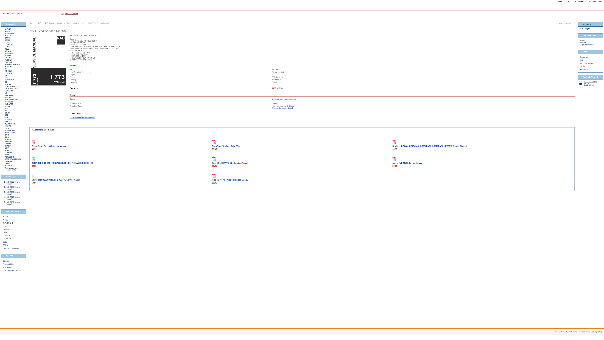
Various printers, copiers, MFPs (11, 169)
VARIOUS (8, 166)
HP (6, 69)
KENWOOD (9, 80)
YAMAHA (8, 161)
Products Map (8, 264)
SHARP (8, 146)
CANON (8, 38)
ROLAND (8, 139)
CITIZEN (8, 42)
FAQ (581, 60)
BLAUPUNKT (10, 33)
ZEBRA (8, 163)
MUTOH (8, 106)
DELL (7, 49)
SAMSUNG (9, 141)
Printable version (565, 23)
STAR (7, 150)
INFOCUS (8, 71)
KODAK (8, 84)
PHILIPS (8, 126)
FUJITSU (8, 62)
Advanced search (71, 14)
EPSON (8, 58)
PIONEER (8, 128)
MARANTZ (9, 95)
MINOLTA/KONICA (12, 100)
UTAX (7, 155)
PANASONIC (10, 124)
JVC (6, 78)
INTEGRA (8, 73)
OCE (6, 115)
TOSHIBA (8, 152)
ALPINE (8, 29)
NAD (39, 23)
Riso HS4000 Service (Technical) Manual (230, 180)
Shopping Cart (595, 2)
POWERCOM (10, 130)
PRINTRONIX (10, 133)
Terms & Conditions (586, 63)
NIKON (7, 113)
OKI (6, 117)
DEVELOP (9, 53)
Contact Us (579, 2)
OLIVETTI (8, 119)
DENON (8, 51)
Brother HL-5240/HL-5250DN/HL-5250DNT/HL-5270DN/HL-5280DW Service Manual (429, 146)
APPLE (7, 31)
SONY (7, 148)
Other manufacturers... (11, 248)
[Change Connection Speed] (282, 108)
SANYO (8, 144)
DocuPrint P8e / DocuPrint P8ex (226, 146)
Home (31, 23)
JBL (6, 75)
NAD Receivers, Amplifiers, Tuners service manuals (64, 23)
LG (6, 93)
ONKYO (8, 122)
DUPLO (8, 56)
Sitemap (6, 261)
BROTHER (9, 36)
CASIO (7, 40)
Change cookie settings (12, 270)
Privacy (582, 66)
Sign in (581, 40)
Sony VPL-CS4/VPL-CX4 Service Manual (230, 163)
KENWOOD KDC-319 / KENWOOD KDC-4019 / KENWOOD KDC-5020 (62, 163)
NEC (6, 111)
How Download (585, 70)
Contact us (583, 57)
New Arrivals (7, 267)
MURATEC (9, 104)
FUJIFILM (8, 60)
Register (582, 42)
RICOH (7, 135)
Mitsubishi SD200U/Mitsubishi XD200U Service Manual (56, 180)
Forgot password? (586, 45)
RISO (7, 137)
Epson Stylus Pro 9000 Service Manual (49, 146)
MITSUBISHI (9, 102)
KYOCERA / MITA (12, 89)
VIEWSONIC (9, 157)
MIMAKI (8, 97)
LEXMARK (9, 91)
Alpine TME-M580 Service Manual (407, 163)
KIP (6, 82)
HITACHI (8, 67)
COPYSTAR (9, 47)
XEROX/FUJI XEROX (13, 159)
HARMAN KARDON (12, 64)
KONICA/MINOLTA (12, 86)
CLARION (9, 44)
